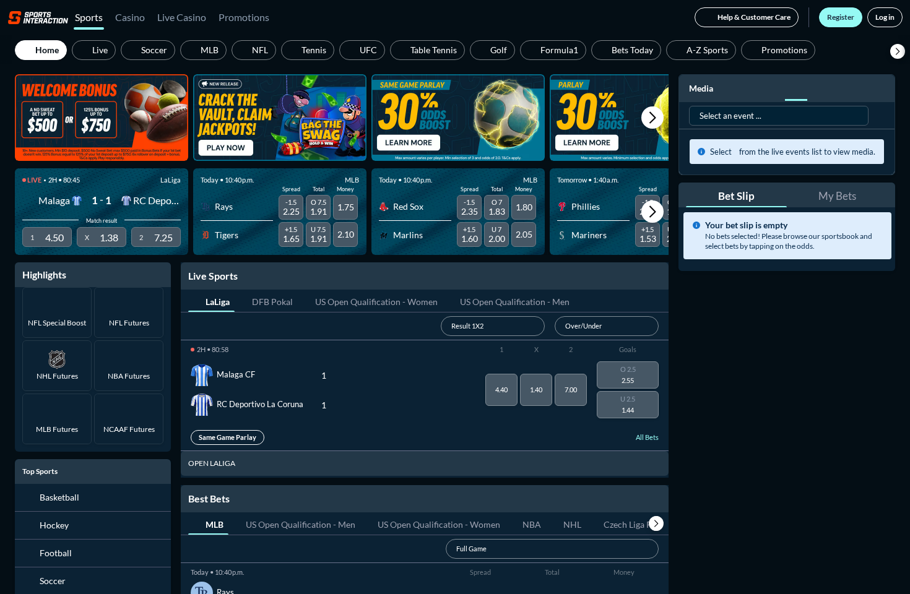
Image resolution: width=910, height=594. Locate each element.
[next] (656, 523)
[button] (897, 51)
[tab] (211, 301)
